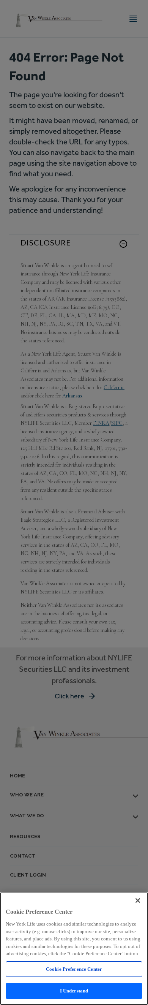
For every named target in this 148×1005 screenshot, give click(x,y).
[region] (74, 948)
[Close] (137, 900)
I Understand (74, 991)
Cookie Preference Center (74, 969)
